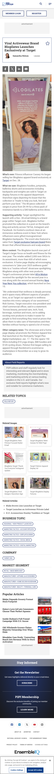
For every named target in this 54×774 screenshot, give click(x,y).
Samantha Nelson (21, 56)
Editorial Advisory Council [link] (17, 738)
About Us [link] (17, 732)
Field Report (9, 401)
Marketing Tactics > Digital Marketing (19, 545)
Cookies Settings (41, 744)
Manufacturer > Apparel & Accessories (19, 576)
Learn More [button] (27, 709)
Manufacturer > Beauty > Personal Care (20, 587)
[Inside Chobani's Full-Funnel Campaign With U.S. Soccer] (44, 620)
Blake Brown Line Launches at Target (23, 505)
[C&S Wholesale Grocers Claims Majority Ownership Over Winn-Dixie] (44, 630)
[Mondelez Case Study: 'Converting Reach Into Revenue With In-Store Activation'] (44, 640)
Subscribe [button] (27, 683)
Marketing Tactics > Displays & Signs (18, 535)
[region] (27, 765)
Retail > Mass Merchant (13, 571)
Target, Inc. (8, 558)
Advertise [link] (27, 732)
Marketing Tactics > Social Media (17, 540)
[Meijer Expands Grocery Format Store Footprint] (44, 601)
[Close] (50, 760)
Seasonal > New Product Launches (18, 524)
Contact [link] (36, 732)
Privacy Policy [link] (12, 745)
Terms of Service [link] (26, 745)
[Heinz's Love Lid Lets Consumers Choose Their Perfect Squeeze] (44, 610)
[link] (5, 69)
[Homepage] (8, 4)
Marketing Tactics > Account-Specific (19, 529)
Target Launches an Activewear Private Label (27, 509)
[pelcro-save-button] (46, 43)
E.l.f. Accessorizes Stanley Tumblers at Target (27, 513)
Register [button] (36, 13)
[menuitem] (5, 69)
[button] (50, 4)
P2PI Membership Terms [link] (38, 738)
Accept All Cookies (35, 770)
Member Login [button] (13, 13)
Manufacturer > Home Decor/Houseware (20, 582)
